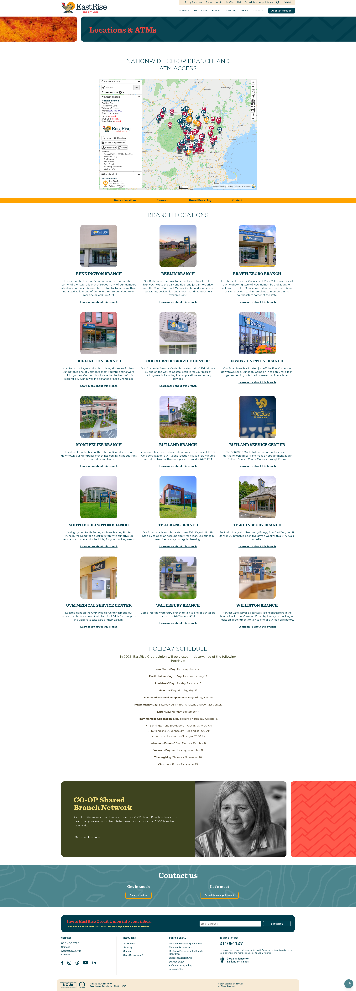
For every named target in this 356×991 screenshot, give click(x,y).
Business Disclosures (180, 957)
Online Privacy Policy (180, 965)
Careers (65, 954)
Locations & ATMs (224, 2)
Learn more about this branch (99, 302)
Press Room (129, 943)
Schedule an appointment (219, 895)
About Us (258, 10)
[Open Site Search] (278, 2)
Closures (162, 200)
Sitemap (127, 951)
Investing (231, 10)
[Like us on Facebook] (62, 963)
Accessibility (176, 969)
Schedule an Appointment (259, 2)
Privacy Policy (176, 961)
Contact (237, 200)
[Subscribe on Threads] (77, 963)
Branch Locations (125, 200)
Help (239, 2)
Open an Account (281, 10)
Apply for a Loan (194, 2)
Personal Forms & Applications (185, 943)
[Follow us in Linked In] (94, 963)
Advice (244, 10)
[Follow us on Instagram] (69, 963)
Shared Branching (200, 200)
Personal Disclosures (180, 947)
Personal (184, 10)
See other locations (87, 837)
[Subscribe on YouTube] (85, 963)
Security (127, 947)
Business (217, 10)
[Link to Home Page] (84, 7)
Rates (209, 2)
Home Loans (200, 10)
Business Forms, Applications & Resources (186, 952)
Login (286, 2)
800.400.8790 (70, 943)
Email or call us (138, 895)
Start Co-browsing (133, 954)
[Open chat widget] (348, 983)
